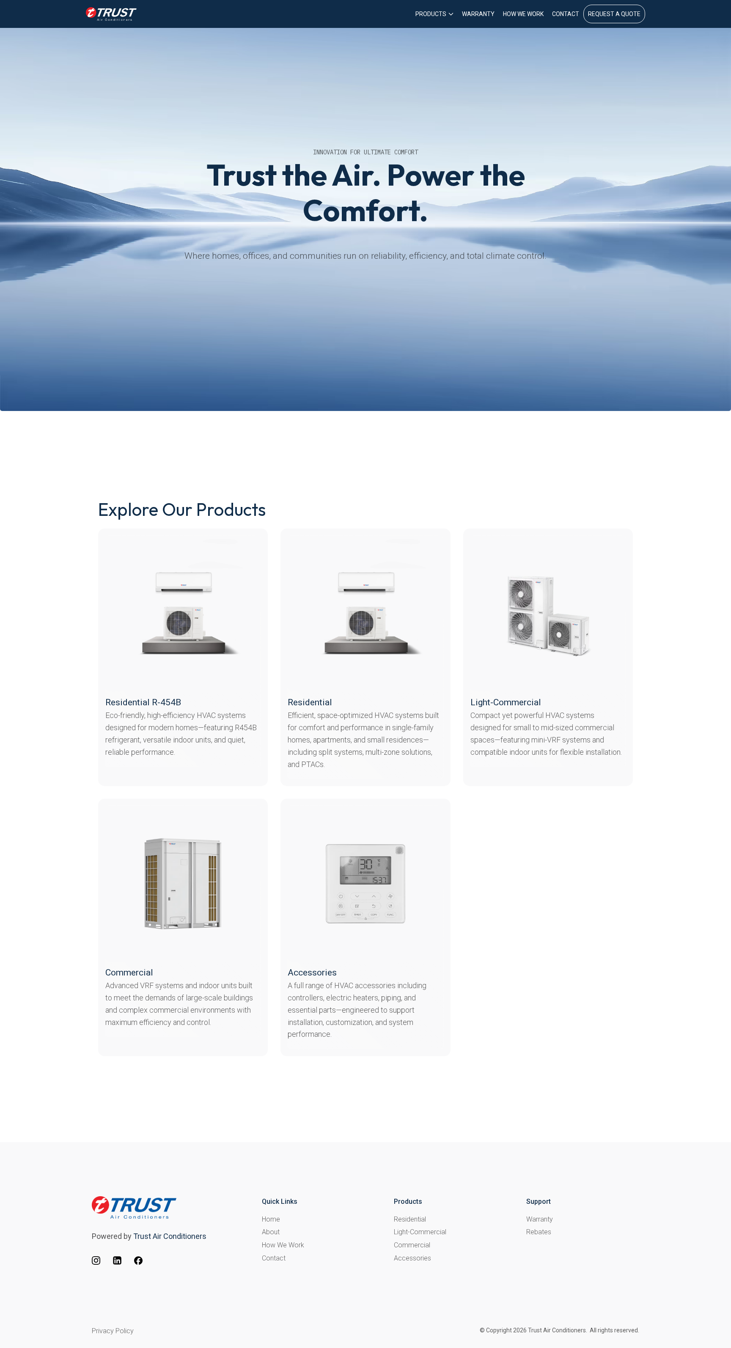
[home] (111, 14)
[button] (434, 14)
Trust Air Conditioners (169, 1236)
